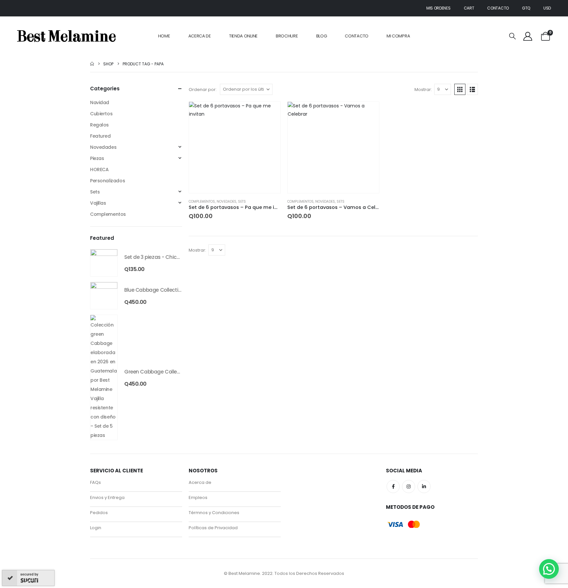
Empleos (198, 497)
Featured (100, 136)
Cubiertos (101, 113)
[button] (512, 36)
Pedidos (99, 512)
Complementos (202, 201)
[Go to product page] (234, 147)
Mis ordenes (438, 8)
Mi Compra (398, 36)
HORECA (99, 169)
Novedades (226, 201)
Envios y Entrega (107, 497)
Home (164, 36)
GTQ (526, 8)
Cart (469, 8)
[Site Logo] (66, 36)
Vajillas (98, 203)
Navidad (99, 102)
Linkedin (424, 486)
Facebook (393, 486)
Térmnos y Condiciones (214, 512)
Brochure (287, 36)
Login (95, 528)
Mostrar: (423, 89)
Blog (321, 36)
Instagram (408, 486)
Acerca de (199, 36)
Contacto (498, 8)
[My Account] (527, 36)
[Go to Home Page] (92, 64)
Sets (242, 201)
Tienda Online (243, 36)
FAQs (95, 482)
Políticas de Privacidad (213, 528)
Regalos (99, 125)
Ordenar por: (203, 89)
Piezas (97, 158)
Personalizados (107, 180)
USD (547, 8)
